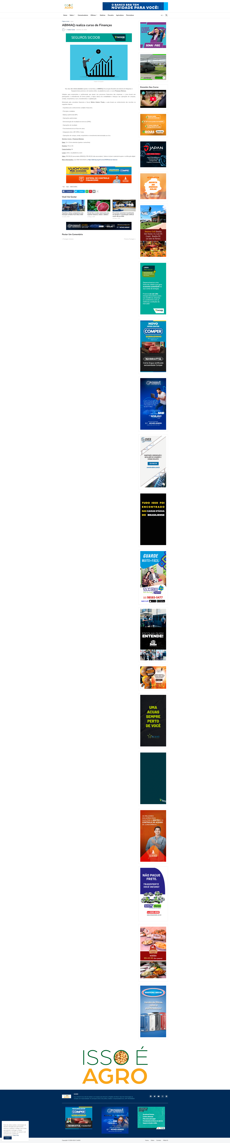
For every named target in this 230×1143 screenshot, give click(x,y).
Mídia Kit (165, 1140)
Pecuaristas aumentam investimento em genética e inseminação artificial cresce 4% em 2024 (123, 214)
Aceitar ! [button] (7, 1138)
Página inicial (65, 21)
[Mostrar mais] (97, 191)
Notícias (102, 15)
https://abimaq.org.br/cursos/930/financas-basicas (102, 159)
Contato (158, 1140)
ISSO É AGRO (76, 1140)
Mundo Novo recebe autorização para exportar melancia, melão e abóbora (98, 213)
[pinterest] (166, 1096)
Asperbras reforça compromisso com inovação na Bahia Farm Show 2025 (72, 213)
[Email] (94, 191)
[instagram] (162, 1096)
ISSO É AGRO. (73, 186)
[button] (162, 15)
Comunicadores (83, 15)
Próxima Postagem (129, 239)
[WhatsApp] (86, 191)
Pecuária (111, 15)
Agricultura (120, 15)
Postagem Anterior (68, 239)
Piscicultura (130, 15)
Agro (72, 21)
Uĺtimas (93, 15)
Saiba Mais (15, 1135)
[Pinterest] (90, 191)
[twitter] (154, 1096)
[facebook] (150, 1096)
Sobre (72, 15)
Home (65, 15)
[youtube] (158, 1096)
